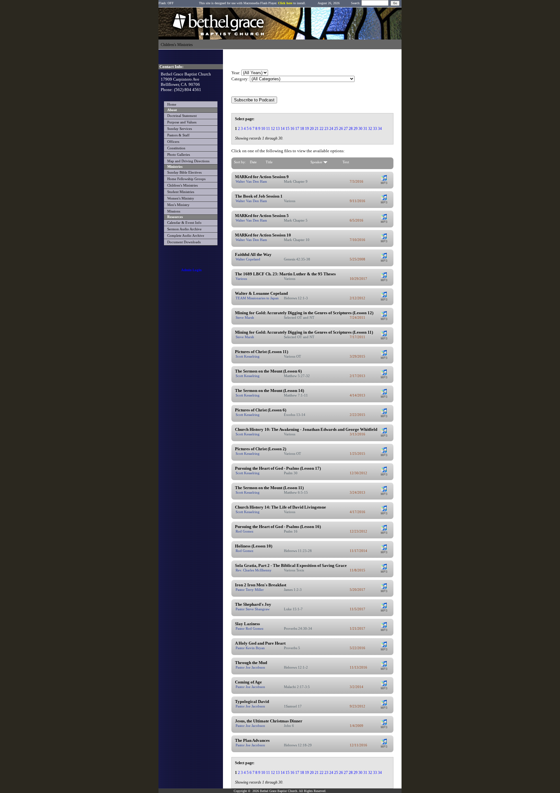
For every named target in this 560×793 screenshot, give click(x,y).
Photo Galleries (178, 154)
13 (278, 128)
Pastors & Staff (178, 135)
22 (321, 128)
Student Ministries (180, 192)
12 (273, 128)
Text (346, 162)
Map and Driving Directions (188, 161)
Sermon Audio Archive (184, 229)
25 (336, 128)
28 (351, 128)
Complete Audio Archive (185, 235)
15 (287, 128)
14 (283, 128)
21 (317, 128)
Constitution (176, 148)
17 (297, 128)
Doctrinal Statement (182, 116)
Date (253, 162)
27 (346, 128)
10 (263, 128)
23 (326, 128)
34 (380, 128)
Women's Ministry (180, 198)
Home (171, 104)
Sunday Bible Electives (184, 172)
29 (355, 128)
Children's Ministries (182, 185)
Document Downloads (184, 242)
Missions (173, 211)
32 (370, 128)
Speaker (316, 162)
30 (360, 128)
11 (268, 128)
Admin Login (191, 270)
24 (331, 128)
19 (307, 128)
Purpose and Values (181, 122)
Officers (173, 142)
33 (375, 128)
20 (312, 128)
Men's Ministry (178, 205)
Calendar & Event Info (184, 222)
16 (292, 128)
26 (341, 128)
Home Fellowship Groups (186, 179)
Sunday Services (179, 129)
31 (365, 128)
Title (269, 162)
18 (302, 128)
